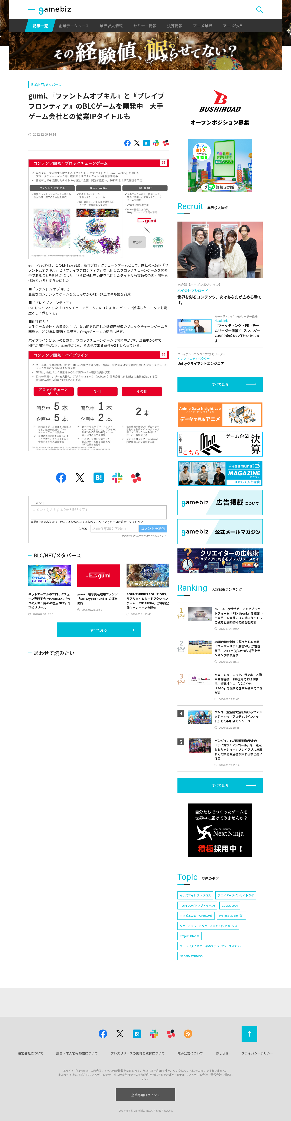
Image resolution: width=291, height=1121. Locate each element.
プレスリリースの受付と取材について (138, 1053)
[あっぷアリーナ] (220, 165)
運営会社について (30, 1053)
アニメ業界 (202, 25)
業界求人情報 (111, 25)
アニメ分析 (232, 25)
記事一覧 (40, 25)
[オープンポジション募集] (220, 107)
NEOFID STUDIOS (191, 956)
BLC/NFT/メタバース (46, 84)
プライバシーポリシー (257, 1053)
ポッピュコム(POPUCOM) (196, 916)
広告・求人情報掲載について (77, 1053)
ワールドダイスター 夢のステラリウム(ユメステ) (210, 946)
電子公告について (190, 1053)
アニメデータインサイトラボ (236, 895)
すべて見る (98, 629)
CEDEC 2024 (230, 905)
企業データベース (74, 25)
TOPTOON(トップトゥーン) (197, 905)
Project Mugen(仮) (231, 916)
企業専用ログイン (144, 1095)
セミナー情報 (144, 25)
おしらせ (222, 1053)
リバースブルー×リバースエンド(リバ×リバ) (208, 926)
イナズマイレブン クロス (195, 895)
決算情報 (174, 25)
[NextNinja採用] (220, 830)
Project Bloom (189, 936)
